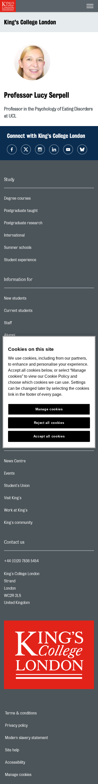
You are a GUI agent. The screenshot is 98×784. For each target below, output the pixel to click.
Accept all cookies (49, 436)
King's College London (30, 22)
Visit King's (32, 499)
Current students (38, 312)
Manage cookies (35, 775)
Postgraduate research (43, 224)
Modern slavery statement (44, 738)
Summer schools (37, 249)
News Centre (35, 462)
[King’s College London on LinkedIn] (54, 149)
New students (35, 299)
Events (29, 474)
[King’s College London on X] (26, 149)
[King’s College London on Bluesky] (82, 149)
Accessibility (32, 762)
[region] (49, 392)
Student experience (40, 261)
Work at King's (35, 511)
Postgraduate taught (41, 212)
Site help (29, 750)
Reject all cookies (49, 422)
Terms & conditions (38, 713)
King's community (38, 524)
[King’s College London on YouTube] (68, 149)
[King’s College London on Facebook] (12, 149)
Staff (28, 324)
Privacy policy (33, 725)
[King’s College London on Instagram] (40, 149)
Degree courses (37, 199)
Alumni (29, 336)
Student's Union (37, 487)
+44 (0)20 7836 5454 (21, 561)
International (34, 236)
